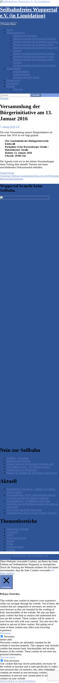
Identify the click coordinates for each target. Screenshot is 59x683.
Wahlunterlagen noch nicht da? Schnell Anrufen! (32, 512)
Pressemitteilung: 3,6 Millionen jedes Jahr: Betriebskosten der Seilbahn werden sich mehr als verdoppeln (32, 504)
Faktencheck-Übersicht (25, 35)
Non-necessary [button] (7, 657)
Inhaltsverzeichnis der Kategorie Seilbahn (34, 38)
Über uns (18, 89)
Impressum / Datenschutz (13, 555)
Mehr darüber (7, 573)
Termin (3, 173)
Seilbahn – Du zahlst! (18, 458)
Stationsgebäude (21, 74)
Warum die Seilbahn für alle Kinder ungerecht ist (32, 473)
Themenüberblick (16, 32)
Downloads (13, 83)
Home (10, 29)
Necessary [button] (5, 633)
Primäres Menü (8, 24)
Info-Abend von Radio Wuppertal (24, 509)
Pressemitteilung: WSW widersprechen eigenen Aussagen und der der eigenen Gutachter (31, 496)
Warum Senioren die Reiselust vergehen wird (30, 464)
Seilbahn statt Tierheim (18, 461)
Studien (10, 541)
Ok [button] (52, 570)
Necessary (9, 636)
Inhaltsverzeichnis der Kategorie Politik (33, 56)
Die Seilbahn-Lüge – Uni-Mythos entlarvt (28, 467)
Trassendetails (14, 68)
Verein (10, 173)
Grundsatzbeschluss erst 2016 (25, 176)
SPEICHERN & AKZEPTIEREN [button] (18, 681)
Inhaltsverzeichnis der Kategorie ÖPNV (33, 44)
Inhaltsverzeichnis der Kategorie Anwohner (35, 41)
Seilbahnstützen (21, 71)
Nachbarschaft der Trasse (26, 77)
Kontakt (11, 86)
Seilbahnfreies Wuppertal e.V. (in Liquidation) (28, 12)
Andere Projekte (15, 546)
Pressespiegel (13, 80)
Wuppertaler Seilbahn (18, 529)
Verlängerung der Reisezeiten (22, 470)
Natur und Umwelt (16, 538)
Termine (4, 98)
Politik (10, 544)
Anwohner (12, 532)
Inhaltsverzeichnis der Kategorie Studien (34, 53)
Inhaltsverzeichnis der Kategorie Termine (34, 65)
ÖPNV (10, 535)
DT (18, 126)
